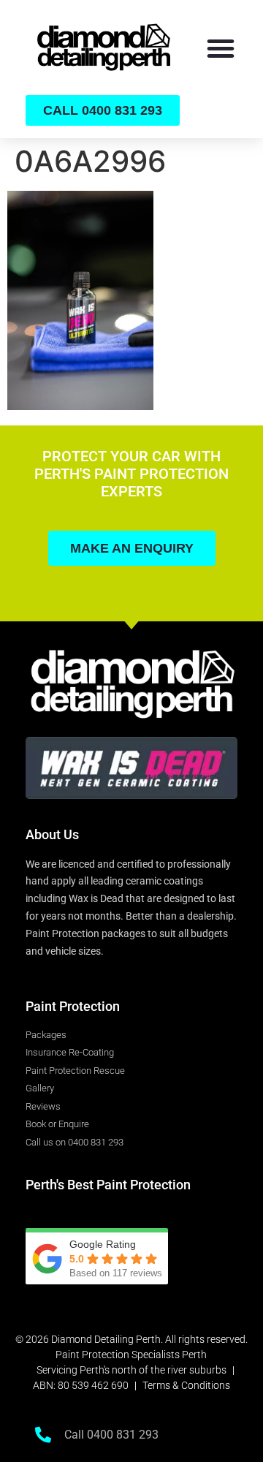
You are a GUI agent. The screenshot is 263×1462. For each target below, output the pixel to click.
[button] (221, 48)
